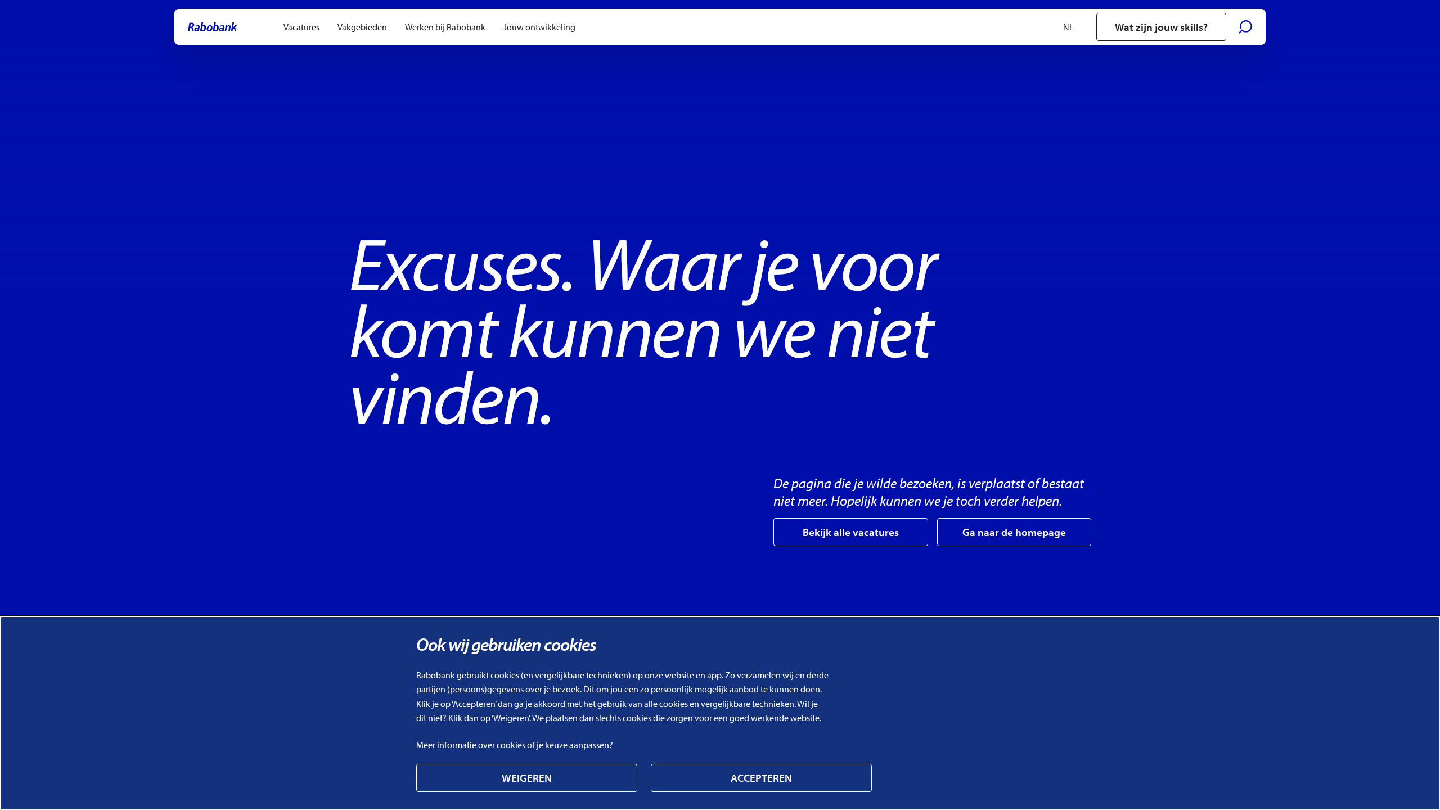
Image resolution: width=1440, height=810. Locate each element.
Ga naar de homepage (1014, 532)
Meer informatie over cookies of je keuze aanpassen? (514, 744)
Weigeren (527, 778)
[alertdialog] (720, 713)
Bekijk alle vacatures (851, 532)
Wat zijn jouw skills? (1161, 27)
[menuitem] (301, 27)
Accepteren (761, 778)
